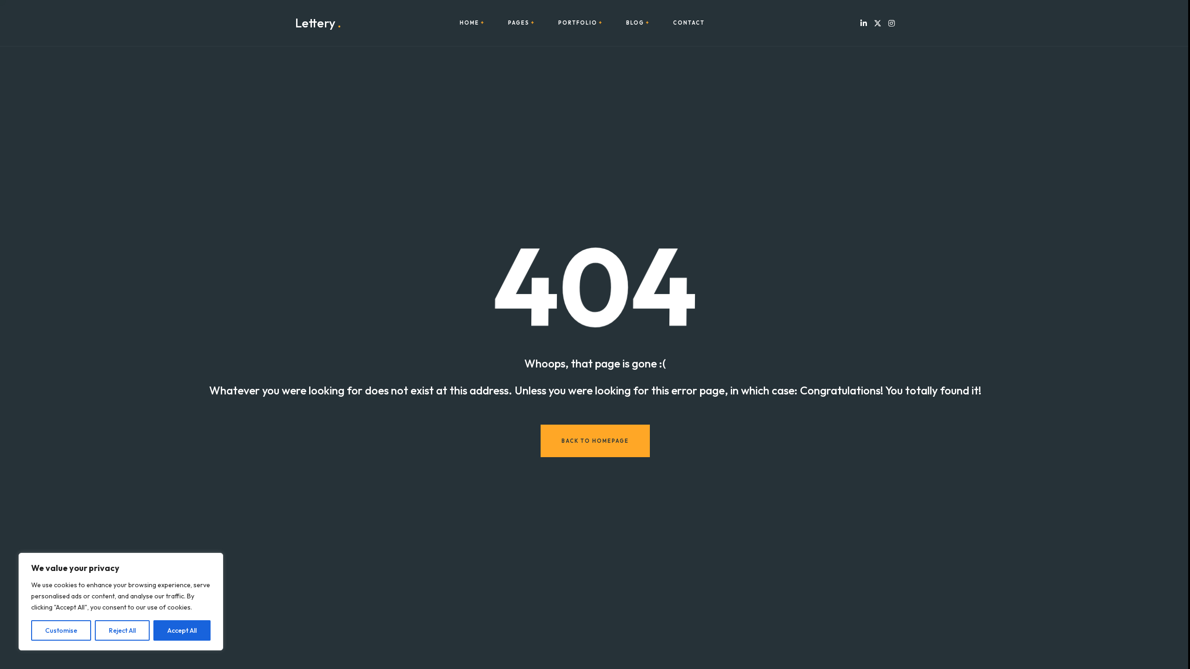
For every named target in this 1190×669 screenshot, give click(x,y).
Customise (61, 630)
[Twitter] (877, 23)
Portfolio (577, 23)
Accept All (182, 630)
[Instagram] (891, 23)
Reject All (122, 630)
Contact (689, 23)
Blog (635, 23)
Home (469, 23)
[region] (121, 601)
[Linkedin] (863, 23)
